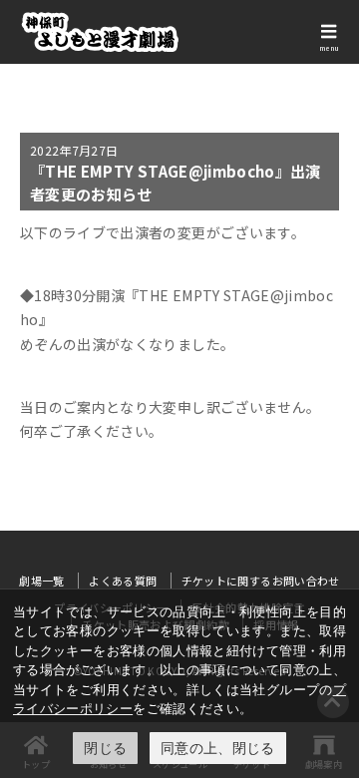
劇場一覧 (41, 580)
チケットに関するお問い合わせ (260, 580)
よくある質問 (123, 580)
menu (329, 48)
